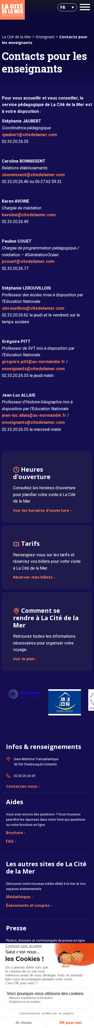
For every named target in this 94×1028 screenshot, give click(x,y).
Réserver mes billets (32, 577)
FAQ (9, 841)
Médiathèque (18, 896)
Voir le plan (23, 659)
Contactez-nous (21, 786)
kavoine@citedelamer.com (29, 214)
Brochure (14, 832)
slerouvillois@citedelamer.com (33, 308)
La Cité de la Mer (16, 36)
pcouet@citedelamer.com (28, 261)
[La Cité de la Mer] (12, 10)
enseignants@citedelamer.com (33, 368)
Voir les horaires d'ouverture (41, 511)
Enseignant (45, 36)
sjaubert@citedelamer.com (29, 134)
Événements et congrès (28, 905)
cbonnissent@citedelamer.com (33, 174)
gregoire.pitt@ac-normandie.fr (33, 361)
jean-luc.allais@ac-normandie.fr (34, 415)
